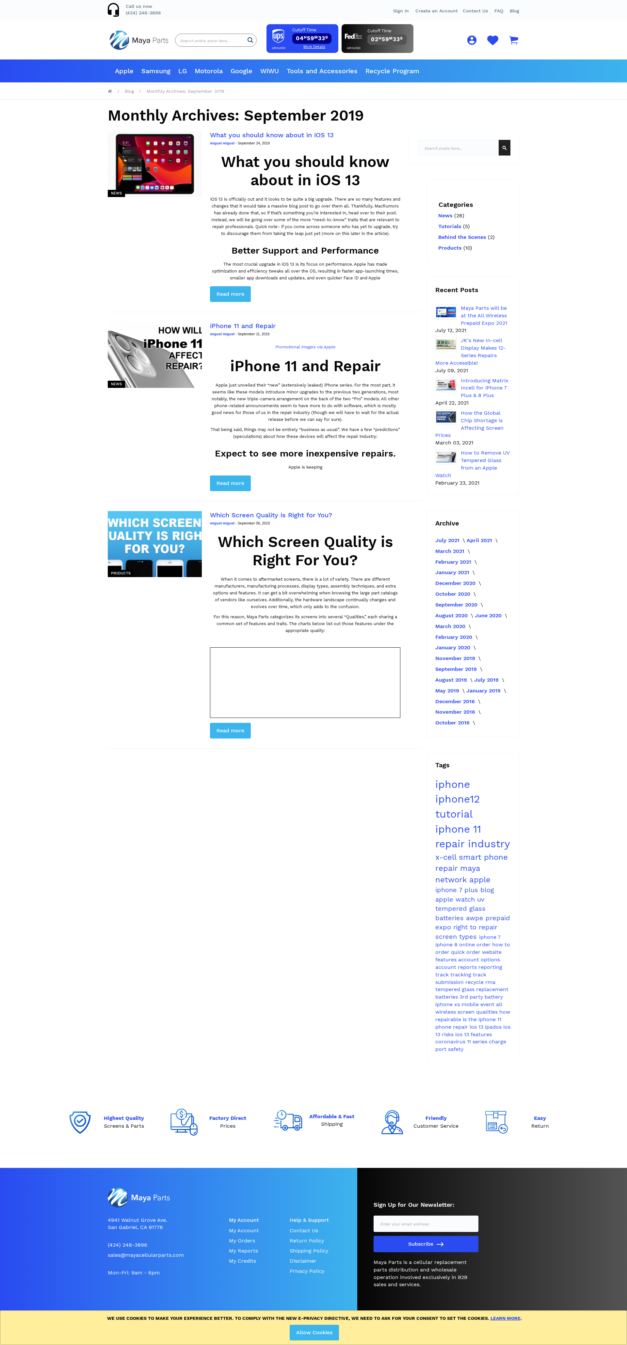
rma (490, 982)
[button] (498, 11)
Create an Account (436, 10)
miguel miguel (222, 143)
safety (455, 1049)
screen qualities (478, 1012)
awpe (476, 918)
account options (479, 959)
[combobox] (216, 40)
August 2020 (452, 615)
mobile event (478, 1004)
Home (110, 91)
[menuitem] (124, 71)
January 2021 (453, 572)
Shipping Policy (309, 1251)
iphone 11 (458, 829)
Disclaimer (303, 1261)
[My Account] (471, 41)
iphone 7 (490, 937)
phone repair (452, 1027)
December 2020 (456, 583)
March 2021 (450, 551)
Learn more (505, 1318)
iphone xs (448, 1004)
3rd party (472, 997)
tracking (461, 974)
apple (479, 879)
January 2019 (484, 691)
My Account (244, 1230)
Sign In (401, 10)
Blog (514, 10)
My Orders (242, 1240)
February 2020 (454, 637)
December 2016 (455, 701)
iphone (452, 784)
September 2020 (457, 605)
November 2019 (456, 658)
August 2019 (452, 680)
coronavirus (451, 1041)
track (442, 974)
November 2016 (456, 712)
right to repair (475, 927)
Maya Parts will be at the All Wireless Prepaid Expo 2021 (484, 315)
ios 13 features (473, 1034)
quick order (466, 952)
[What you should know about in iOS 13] (155, 164)
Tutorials (450, 226)
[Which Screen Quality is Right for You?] (155, 544)
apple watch (456, 899)
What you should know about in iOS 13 (272, 135)
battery (494, 997)
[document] (314, 1327)
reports (468, 967)
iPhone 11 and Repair (243, 326)
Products (121, 573)
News (116, 193)
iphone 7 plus (457, 890)
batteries (450, 918)
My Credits (242, 1261)
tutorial (454, 814)
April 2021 (480, 540)
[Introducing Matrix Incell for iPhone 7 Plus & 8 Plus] (446, 384)
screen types (457, 936)
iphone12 (457, 799)
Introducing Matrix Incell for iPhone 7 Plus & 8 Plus (484, 388)
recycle (475, 982)
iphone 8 (447, 944)
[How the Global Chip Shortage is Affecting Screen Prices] (446, 416)
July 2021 (448, 540)
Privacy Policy (307, 1271)
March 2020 (451, 626)
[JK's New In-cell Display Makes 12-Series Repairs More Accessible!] (446, 344)
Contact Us (475, 10)
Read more (230, 294)
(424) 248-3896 (143, 12)
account (446, 967)
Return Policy (307, 1240)
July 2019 (487, 680)
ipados (494, 1027)
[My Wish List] (492, 44)
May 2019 (448, 691)
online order (475, 944)
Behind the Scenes (463, 237)
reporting (490, 967)
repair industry (472, 844)
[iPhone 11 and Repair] (155, 355)
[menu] (313, 71)
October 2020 (453, 594)
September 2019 (456, 669)
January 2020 (453, 647)
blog (487, 890)
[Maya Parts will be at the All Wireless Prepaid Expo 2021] (446, 312)
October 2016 (453, 723)
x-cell (447, 857)
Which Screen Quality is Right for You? (271, 515)
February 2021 (454, 562)
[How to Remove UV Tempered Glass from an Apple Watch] (446, 456)
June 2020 (489, 615)
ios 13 (477, 1027)
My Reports (243, 1251)
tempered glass (455, 989)
